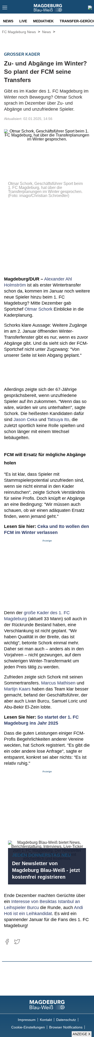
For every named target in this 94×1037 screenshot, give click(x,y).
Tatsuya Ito (58, 419)
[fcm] (47, 1005)
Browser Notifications (65, 1027)
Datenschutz (66, 1019)
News (8, 21)
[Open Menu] (5, 9)
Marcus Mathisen (58, 682)
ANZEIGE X (81, 1034)
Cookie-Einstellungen (28, 1027)
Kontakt (46, 1019)
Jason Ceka (25, 419)
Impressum (27, 1019)
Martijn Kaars (17, 689)
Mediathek (43, 21)
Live (23, 21)
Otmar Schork (38, 309)
